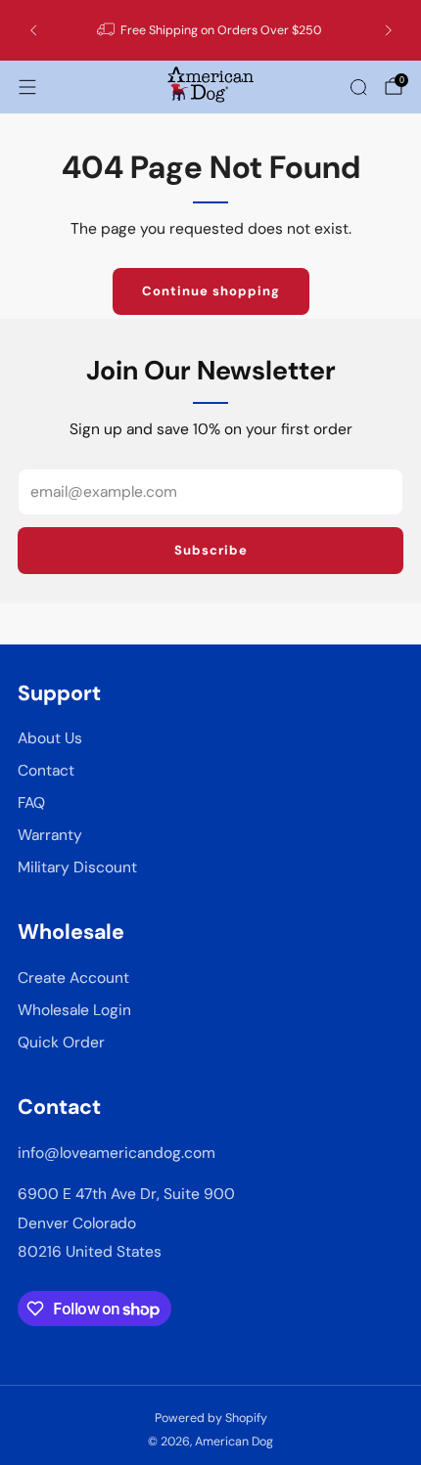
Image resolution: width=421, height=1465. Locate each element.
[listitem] (211, 30)
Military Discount (77, 867)
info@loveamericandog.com (116, 1153)
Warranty (50, 835)
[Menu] (27, 87)
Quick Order (61, 1042)
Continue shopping (211, 291)
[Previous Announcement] (33, 30)
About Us (50, 738)
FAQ (31, 803)
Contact (46, 770)
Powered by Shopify (211, 1418)
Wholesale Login (74, 1010)
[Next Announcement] (388, 30)
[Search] (358, 87)
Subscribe (211, 550)
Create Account (73, 978)
